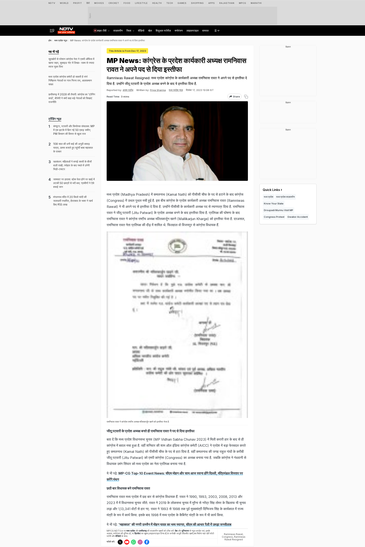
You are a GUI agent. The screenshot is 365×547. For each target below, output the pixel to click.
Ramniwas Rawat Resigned (235, 538)
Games (182, 3)
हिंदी (88, 3)
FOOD (127, 3)
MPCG (242, 3)
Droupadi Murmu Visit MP (278, 210)
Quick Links (271, 190)
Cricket (114, 3)
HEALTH (157, 3)
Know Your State (273, 203)
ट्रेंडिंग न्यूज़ (54, 119)
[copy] (246, 96)
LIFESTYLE (141, 3)
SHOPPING (197, 3)
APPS (211, 3)
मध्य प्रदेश (268, 196)
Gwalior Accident (297, 216)
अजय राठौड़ (128, 90)
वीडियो (141, 30)
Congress (227, 536)
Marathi (256, 3)
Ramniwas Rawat (233, 534)
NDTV (51, 3)
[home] (66, 29)
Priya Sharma (158, 90)
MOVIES (99, 3)
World (64, 3)
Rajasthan (226, 3)
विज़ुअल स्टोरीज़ (163, 30)
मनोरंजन (179, 30)
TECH (169, 3)
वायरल (205, 30)
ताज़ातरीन (118, 30)
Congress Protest (274, 216)
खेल (150, 30)
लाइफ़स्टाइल (192, 30)
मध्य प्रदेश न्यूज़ (176, 90)
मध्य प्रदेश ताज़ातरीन (285, 196)
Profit (77, 3)
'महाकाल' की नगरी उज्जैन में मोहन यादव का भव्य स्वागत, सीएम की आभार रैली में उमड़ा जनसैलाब (174, 524)
